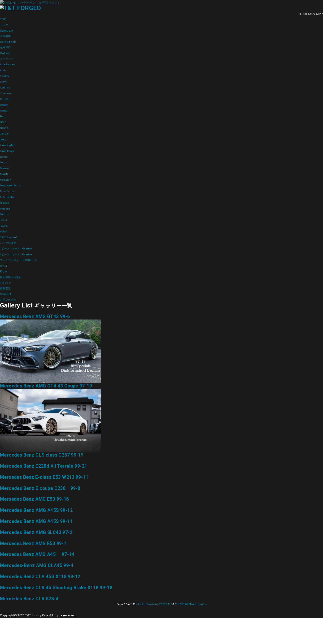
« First (140, 604)
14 (167, 604)
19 (185, 604)
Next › (194, 604)
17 (178, 604)
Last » (202, 604)
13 (164, 604)
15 (171, 604)
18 (181, 604)
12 (160, 604)
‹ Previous (151, 604)
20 (188, 604)
